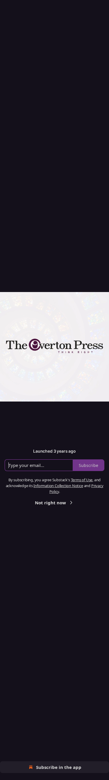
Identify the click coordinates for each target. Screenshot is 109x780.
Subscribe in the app (58, 767)
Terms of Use (82, 479)
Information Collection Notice (58, 485)
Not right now (50, 502)
